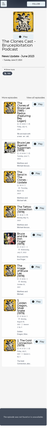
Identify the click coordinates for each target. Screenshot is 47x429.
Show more (10, 69)
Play (25, 36)
